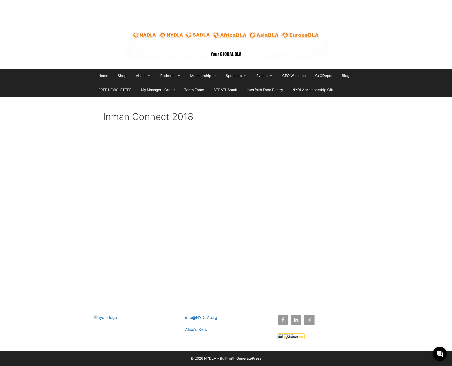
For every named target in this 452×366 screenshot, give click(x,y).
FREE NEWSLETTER (115, 90)
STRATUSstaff (225, 90)
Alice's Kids (196, 329)
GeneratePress (249, 358)
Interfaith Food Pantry (265, 90)
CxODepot (323, 75)
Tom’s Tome (194, 90)
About (141, 75)
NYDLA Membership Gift (312, 90)
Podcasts (168, 75)
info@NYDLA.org (201, 317)
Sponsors (234, 75)
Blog (345, 75)
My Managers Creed (158, 90)
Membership (200, 75)
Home (103, 75)
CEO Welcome (294, 75)
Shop (122, 75)
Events (262, 75)
